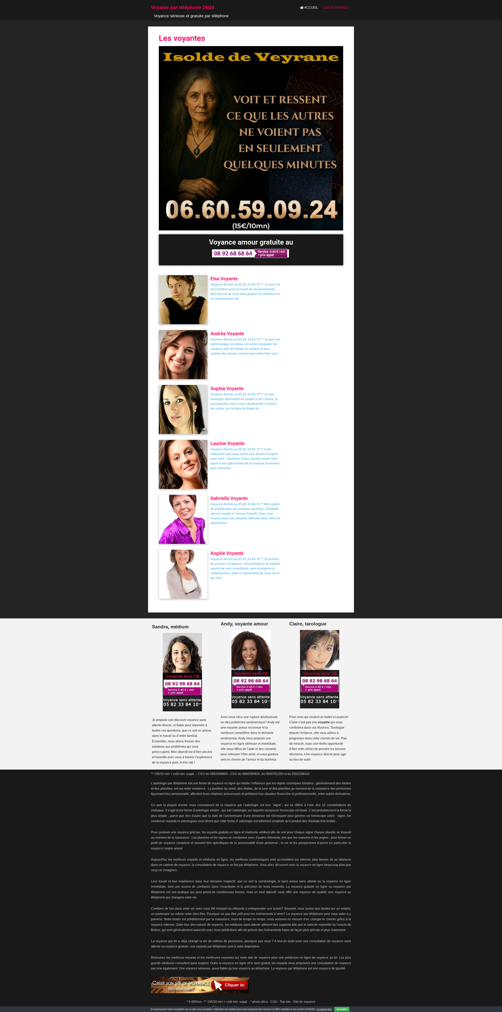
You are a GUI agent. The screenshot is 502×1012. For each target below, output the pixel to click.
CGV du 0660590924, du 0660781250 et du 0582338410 (269, 773)
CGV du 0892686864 (213, 773)
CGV (273, 1001)
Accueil (311, 7)
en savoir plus (324, 1009)
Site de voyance (304, 1001)
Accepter (342, 1009)
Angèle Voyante (227, 553)
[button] (349, 7)
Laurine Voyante (227, 443)
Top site (285, 1001)
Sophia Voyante (227, 388)
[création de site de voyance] (251, 985)
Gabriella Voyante (229, 498)
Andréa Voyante (227, 333)
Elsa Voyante (224, 278)
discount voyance (186, 720)
